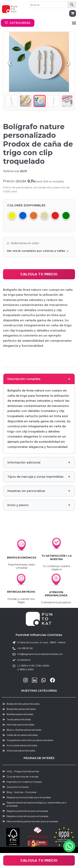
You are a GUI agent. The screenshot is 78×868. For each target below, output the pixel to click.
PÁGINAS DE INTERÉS (39, 758)
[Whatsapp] (43, 680)
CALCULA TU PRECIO (39, 274)
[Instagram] (25, 680)
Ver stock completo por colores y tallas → (38, 250)
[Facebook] (52, 680)
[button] (74, 23)
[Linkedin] (34, 680)
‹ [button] (9, 61)
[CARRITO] (72, 13)
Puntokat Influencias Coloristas (39, 635)
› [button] (68, 61)
